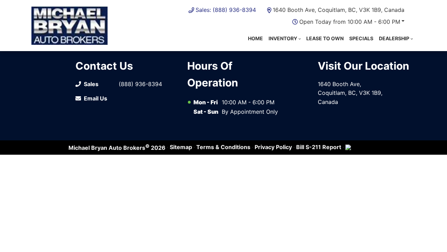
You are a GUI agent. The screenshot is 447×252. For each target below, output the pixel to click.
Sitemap (181, 147)
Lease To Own (325, 38)
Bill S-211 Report (318, 147)
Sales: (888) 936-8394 (226, 9)
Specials (361, 38)
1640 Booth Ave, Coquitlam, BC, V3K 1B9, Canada (338, 9)
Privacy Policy (273, 147)
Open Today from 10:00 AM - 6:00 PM (349, 21)
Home (255, 38)
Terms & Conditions (223, 147)
